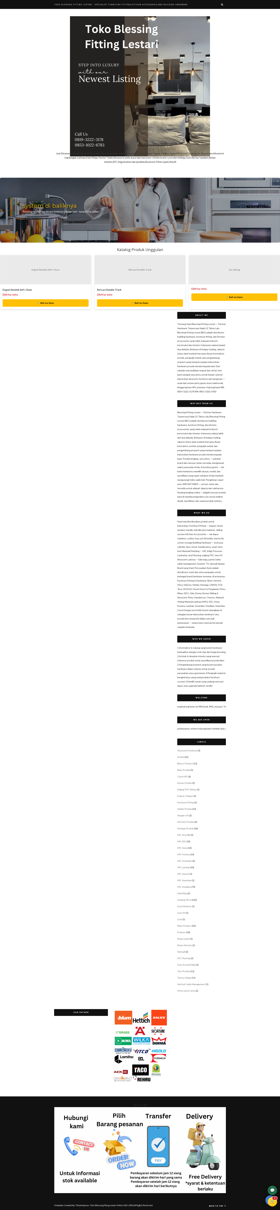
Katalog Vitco (184, 899)
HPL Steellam (184, 886)
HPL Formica (183, 854)
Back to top (216, 1206)
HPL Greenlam (184, 860)
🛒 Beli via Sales (45, 303)
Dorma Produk (184, 783)
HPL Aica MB (183, 834)
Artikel (180, 757)
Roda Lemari (183, 938)
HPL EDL (181, 841)
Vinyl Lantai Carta (186, 990)
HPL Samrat (183, 873)
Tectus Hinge (184, 977)
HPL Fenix (182, 847)
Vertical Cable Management (191, 984)
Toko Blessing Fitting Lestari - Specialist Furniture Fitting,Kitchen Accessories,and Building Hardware (121, 4)
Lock (179, 919)
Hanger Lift (183, 815)
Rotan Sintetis (184, 945)
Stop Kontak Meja (186, 964)
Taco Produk (183, 971)
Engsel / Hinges (185, 796)
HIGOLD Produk (185, 822)
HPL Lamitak (183, 867)
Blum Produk (183, 770)
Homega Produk (185, 828)
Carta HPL (182, 776)
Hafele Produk (184, 809)
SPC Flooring (183, 958)
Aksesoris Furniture (187, 750)
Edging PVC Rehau (186, 789)
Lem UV (181, 912)
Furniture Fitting (185, 802)
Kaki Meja (182, 893)
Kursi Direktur (184, 906)
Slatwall (181, 951)
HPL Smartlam (184, 880)
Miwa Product (184, 925)
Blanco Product (185, 763)
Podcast (181, 932)
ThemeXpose (82, 1205)
